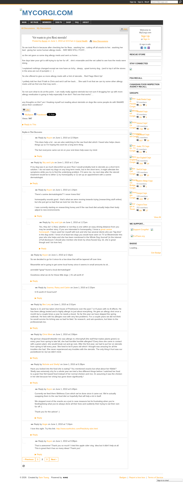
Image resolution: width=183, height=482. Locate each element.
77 (140, 186)
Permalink (36, 138)
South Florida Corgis (144, 99)
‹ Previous (29, 459)
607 (141, 140)
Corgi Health (81, 41)
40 (148, 129)
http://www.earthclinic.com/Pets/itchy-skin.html (77, 428)
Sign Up (133, 2)
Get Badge (156, 253)
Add (125, 29)
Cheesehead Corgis (143, 134)
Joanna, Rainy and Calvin (58, 287)
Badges (123, 477)
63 (140, 152)
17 (148, 199)
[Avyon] (26, 43)
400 (141, 199)
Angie (44, 424)
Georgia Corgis (142, 193)
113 (141, 175)
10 (148, 175)
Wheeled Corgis (142, 111)
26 (140, 117)
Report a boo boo (137, 477)
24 (148, 163)
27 (147, 210)
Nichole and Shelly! (51, 364)
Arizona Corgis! (142, 123)
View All (157, 217)
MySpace (29, 114)
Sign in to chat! (163, 480)
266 (141, 163)
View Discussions (100, 41)
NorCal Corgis (141, 169)
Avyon (44, 41)
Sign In (146, 39)
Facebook (41, 114)
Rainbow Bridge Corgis (145, 180)
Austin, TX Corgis (143, 146)
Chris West (47, 334)
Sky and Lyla (48, 162)
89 (140, 210)
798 (141, 129)
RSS (23, 466)
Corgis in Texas (142, 204)
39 (148, 140)
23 (140, 105)
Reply (38, 156)
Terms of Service (155, 477)
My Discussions (44, 28)
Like (27, 110)
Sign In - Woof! (143, 2)
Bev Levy (46, 304)
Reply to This (29, 124)
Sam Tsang (44, 477)
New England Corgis (144, 157)
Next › (54, 459)
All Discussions (28, 28)
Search (180, 2)
